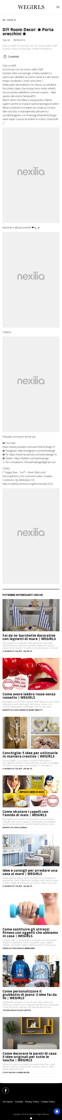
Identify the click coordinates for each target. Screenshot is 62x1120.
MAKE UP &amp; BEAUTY (31, 710)
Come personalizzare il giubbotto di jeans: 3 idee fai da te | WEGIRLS (30, 995)
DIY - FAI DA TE (9, 20)
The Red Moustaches (13, 1010)
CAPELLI (23, 827)
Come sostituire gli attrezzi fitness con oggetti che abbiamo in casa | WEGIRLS (30, 933)
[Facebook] (4, 1088)
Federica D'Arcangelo (13, 948)
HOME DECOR (23, 1072)
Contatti (19, 1101)
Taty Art (6, 40)
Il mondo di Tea (10, 651)
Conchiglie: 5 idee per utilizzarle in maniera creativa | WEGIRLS (30, 754)
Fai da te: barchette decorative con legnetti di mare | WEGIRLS (29, 637)
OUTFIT (27, 1010)
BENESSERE (30, 948)
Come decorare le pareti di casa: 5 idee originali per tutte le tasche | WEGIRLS (30, 1057)
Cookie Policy (48, 1101)
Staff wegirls (10, 1072)
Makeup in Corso (11, 710)
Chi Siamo (8, 1101)
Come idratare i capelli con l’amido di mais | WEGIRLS (25, 813)
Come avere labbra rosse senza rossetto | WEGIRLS (29, 695)
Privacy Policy (32, 1101)
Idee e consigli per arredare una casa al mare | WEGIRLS (30, 872)
